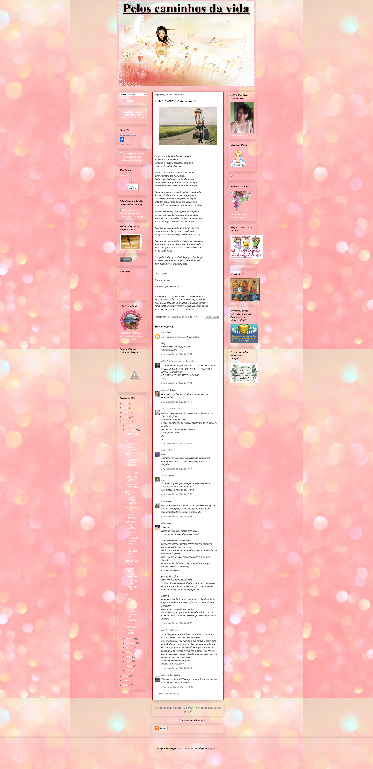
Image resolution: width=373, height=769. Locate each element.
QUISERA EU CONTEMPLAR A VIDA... (132, 538)
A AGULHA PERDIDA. (132, 486)
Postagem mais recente (168, 707)
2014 (126, 407)
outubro (130, 638)
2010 (126, 676)
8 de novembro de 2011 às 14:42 (176, 443)
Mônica (165, 475)
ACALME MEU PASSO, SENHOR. (132, 572)
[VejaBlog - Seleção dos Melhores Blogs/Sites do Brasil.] (132, 114)
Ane (163, 500)
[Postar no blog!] (209, 317)
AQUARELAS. (132, 562)
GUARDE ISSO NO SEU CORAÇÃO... (131, 617)
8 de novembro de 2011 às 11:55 (176, 354)
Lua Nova (166, 629)
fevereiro (130, 670)
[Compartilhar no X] (212, 317)
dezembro (131, 425)
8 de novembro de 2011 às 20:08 (176, 516)
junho (129, 656)
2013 (126, 412)
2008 (126, 685)
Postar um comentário (168, 693)
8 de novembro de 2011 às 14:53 (176, 468)
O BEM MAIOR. (131, 516)
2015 (126, 403)
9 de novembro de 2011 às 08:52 (176, 623)
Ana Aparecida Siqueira (128, 136)
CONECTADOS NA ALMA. (132, 630)
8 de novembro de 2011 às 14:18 (176, 401)
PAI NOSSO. (132, 472)
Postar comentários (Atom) (192, 720)
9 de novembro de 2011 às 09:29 (176, 668)
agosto (129, 647)
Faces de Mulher (169, 408)
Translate (130, 100)
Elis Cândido (167, 674)
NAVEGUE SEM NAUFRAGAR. (131, 585)
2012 (126, 416)
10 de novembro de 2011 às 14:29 (177, 687)
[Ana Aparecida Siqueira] (122, 140)
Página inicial (188, 709)
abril (128, 661)
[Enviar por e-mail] (206, 317)
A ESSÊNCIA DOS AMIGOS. (132, 445)
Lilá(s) (164, 450)
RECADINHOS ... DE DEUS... (132, 525)
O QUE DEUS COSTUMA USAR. (132, 603)
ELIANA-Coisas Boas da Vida (175, 361)
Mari (163, 332)
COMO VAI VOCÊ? (131, 479)
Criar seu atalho (125, 144)
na (127, 594)
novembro (131, 429)
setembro (130, 643)
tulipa (164, 523)
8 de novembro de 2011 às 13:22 (176, 382)
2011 (126, 421)
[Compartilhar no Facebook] (215, 317)
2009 (126, 680)
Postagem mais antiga (208, 707)
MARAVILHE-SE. (132, 435)
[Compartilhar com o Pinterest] (217, 317)
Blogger (211, 748)
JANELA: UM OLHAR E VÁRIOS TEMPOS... (132, 461)
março (129, 665)
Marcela (165, 389)
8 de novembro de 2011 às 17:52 (176, 494)
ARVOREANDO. (132, 509)
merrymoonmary (185, 748)
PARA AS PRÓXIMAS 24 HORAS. (132, 552)
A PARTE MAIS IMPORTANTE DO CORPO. (132, 497)
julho (129, 652)
